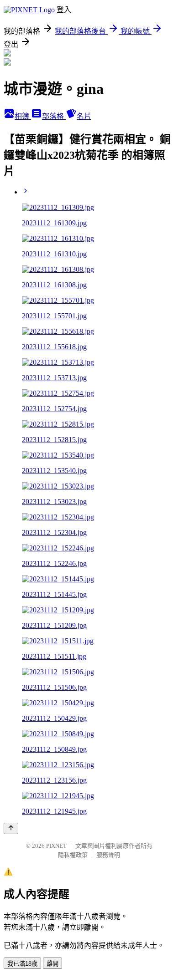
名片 (84, 116)
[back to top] (11, 828)
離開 (52, 963)
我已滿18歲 (22, 963)
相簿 (23, 116)
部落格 (54, 116)
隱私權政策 (73, 854)
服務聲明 (108, 854)
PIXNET (56, 845)
